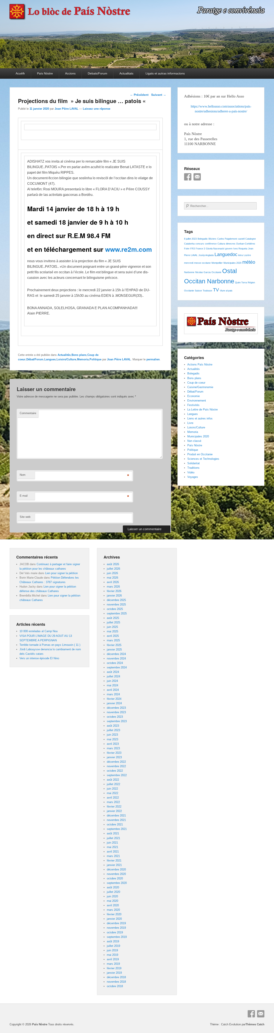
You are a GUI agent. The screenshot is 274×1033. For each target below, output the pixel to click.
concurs (199, 243)
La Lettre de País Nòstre (202, 409)
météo (248, 262)
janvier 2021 (114, 865)
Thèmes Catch (255, 1024)
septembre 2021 (117, 829)
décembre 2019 (116, 923)
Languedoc (225, 254)
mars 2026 (113, 586)
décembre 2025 (116, 600)
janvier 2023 (114, 757)
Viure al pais (226, 290)
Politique (95, 359)
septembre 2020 (117, 883)
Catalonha (189, 243)
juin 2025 (112, 627)
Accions (70, 73)
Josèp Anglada (206, 255)
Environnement (196, 400)
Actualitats (126, 73)
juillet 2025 (113, 622)
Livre (190, 423)
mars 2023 (113, 748)
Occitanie (216, 272)
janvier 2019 (114, 972)
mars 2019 (113, 963)
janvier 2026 (114, 595)
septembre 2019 (117, 936)
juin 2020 (112, 896)
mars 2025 (113, 640)
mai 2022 (112, 793)
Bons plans (78, 354)
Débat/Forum (34, 359)
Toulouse (207, 290)
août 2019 (113, 941)
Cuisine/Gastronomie (200, 387)
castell (241, 238)
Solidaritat (193, 463)
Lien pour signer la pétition (61, 573)
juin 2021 (112, 842)
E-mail (24, 495)
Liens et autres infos (200, 418)
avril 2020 (113, 905)
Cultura (221, 243)
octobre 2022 (115, 770)
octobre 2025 (115, 609)
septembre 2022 (117, 775)
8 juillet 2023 (190, 238)
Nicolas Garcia (203, 272)
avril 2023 (113, 743)
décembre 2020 (116, 869)
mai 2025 (112, 631)
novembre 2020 (116, 874)
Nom (22, 474)
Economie (193, 396)
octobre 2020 (115, 878)
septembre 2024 (117, 667)
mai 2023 (112, 739)
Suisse (198, 290)
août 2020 (113, 887)
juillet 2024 (113, 676)
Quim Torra (241, 282)
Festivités (193, 405)
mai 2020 (112, 900)
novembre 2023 (116, 712)
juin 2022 (112, 788)
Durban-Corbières (245, 243)
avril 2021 (113, 851)
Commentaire (28, 413)
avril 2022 (113, 797)
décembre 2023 (116, 707)
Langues (50, 359)
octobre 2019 (115, 932)
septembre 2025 (117, 613)
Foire (186, 248)
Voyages (192, 477)
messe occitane (202, 263)
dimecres (230, 243)
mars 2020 (113, 909)
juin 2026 (112, 573)
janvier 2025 (114, 649)
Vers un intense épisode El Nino (39, 658)
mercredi (188, 263)
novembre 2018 (116, 981)
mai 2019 (112, 954)
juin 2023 (112, 734)
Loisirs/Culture (66, 359)
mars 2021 (113, 856)
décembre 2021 (116, 815)
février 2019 (114, 968)
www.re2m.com (128, 249)
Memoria (83, 359)
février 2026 (114, 591)
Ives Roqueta (240, 248)
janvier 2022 (114, 811)
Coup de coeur (196, 382)
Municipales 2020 (232, 263)
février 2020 (114, 914)
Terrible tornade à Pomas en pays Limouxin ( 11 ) (49, 644)
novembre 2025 (116, 604)
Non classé (194, 440)
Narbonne (189, 272)
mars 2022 (113, 802)
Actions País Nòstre (199, 364)
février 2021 (114, 860)
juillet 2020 (113, 891)
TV (216, 289)
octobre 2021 (115, 824)
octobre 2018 (115, 986)
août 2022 (113, 779)
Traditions (193, 467)
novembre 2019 (116, 927)
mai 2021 (112, 847)
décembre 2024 (116, 654)
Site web (25, 516)
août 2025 (113, 618)
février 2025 (114, 645)
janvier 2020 (114, 918)
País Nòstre (45, 73)
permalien (153, 359)
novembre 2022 (116, 766)
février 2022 (114, 806)
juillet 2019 (113, 945)
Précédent (139, 94)
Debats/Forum (97, 73)
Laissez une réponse (96, 108)
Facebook (187, 176)
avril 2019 (113, 959)
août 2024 (113, 672)
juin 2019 (112, 950)
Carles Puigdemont (227, 238)
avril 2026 (113, 582)
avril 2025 (113, 635)
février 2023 (114, 752)
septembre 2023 (117, 721)
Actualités (64, 354)
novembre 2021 (116, 820)
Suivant (158, 94)
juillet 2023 (113, 730)
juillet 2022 (113, 784)
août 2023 (113, 725)
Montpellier (217, 263)
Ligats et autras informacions (165, 73)
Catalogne (250, 238)
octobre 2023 (115, 716)
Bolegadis (203, 238)
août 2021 (113, 833)
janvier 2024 (114, 703)
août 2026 (113, 564)
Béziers (212, 238)
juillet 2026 (113, 568)
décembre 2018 (116, 977)
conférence (211, 243)
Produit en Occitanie (200, 454)
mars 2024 (113, 694)
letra (240, 255)
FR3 (192, 248)
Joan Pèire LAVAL (66, 108)
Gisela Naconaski (215, 248)
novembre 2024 (116, 658)
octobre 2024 (115, 663)
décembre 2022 (116, 761)
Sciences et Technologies (203, 458)
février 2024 (114, 698)
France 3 (200, 248)
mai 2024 (112, 685)
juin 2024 (112, 680)
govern (228, 248)
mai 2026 (112, 577)
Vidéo (190, 472)
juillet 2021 (113, 838)
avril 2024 (113, 689)
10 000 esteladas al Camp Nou (38, 631)
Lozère (247, 255)
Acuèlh (20, 73)
